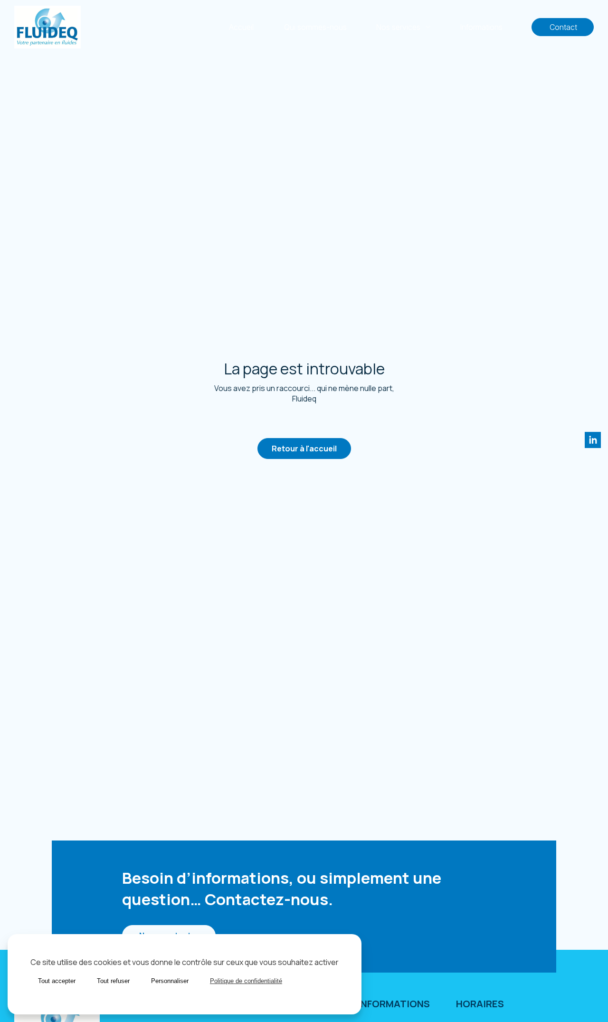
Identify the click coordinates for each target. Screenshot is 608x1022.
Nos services (398, 27)
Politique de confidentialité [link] (246, 980)
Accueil (241, 27)
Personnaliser (170, 980)
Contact (563, 27)
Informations (481, 27)
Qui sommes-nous (315, 27)
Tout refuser (113, 980)
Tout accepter (57, 980)
